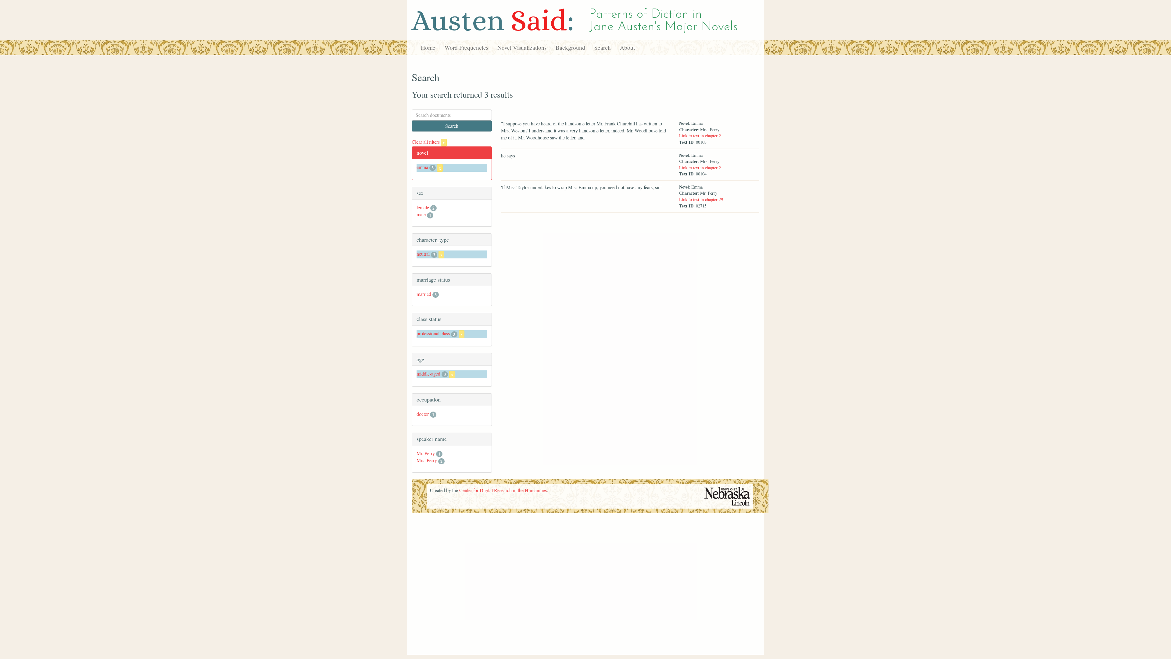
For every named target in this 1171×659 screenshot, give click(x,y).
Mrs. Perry (427, 460)
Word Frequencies (466, 47)
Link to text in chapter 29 (701, 199)
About (627, 47)
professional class (433, 333)
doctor (423, 414)
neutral (423, 253)
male (421, 214)
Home (428, 47)
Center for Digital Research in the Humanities (503, 490)
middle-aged (428, 373)
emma (422, 167)
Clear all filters (428, 142)
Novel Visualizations (521, 47)
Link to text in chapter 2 (700, 136)
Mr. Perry (426, 453)
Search (602, 47)
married (424, 294)
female (423, 207)
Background (570, 47)
